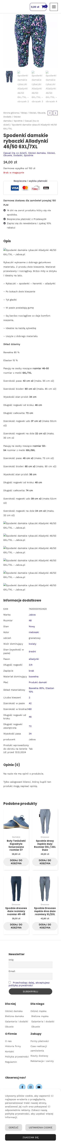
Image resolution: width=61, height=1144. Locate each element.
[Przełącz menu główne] (54, 7)
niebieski (34, 632)
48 (30, 620)
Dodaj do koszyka (16, 862)
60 (30, 709)
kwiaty (32, 643)
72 (30, 726)
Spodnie (18, 120)
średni (32, 651)
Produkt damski (38, 682)
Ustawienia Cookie (40, 1127)
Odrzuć (13, 1127)
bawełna (33, 676)
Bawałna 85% (36, 688)
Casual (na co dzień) (15, 153)
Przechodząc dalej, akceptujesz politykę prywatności (29, 984)
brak (31, 670)
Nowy (32, 626)
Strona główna (11, 112)
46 (30, 716)
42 (30, 703)
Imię (11, 959)
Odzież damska (37, 153)
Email (12, 971)
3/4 (30, 664)
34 (30, 733)
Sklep (24, 112)
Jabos (32, 614)
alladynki (34, 659)
